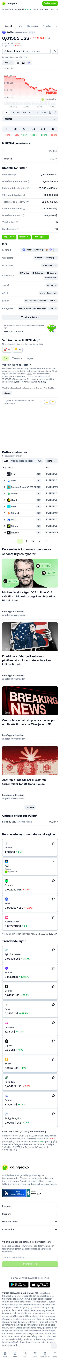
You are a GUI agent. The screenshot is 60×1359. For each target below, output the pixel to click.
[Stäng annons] (53, 861)
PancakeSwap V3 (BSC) (34, 382)
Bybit (16, 382)
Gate (29, 374)
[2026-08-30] (49, 112)
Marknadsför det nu (45, 934)
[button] (38, 258)
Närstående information (12, 456)
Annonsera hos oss (12, 331)
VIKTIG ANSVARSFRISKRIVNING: (18, 1293)
